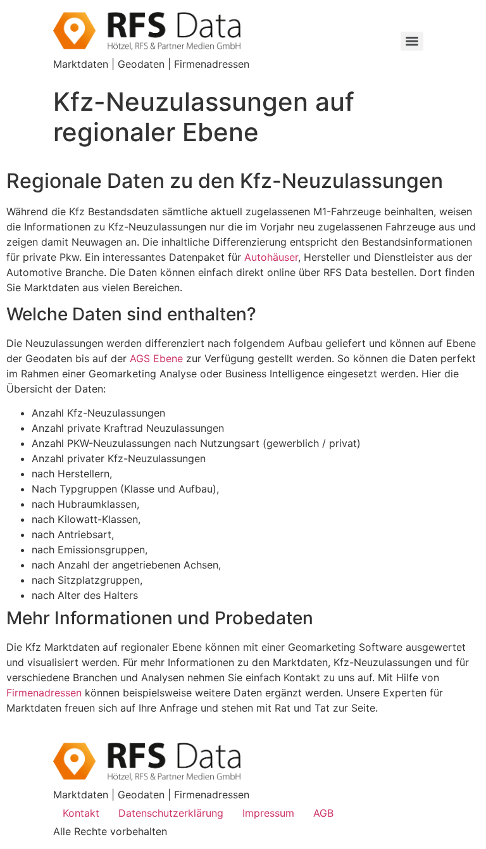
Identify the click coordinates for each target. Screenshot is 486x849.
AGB (323, 813)
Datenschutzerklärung (170, 813)
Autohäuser (271, 257)
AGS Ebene (156, 358)
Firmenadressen (44, 692)
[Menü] (412, 41)
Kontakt (81, 813)
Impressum (268, 813)
